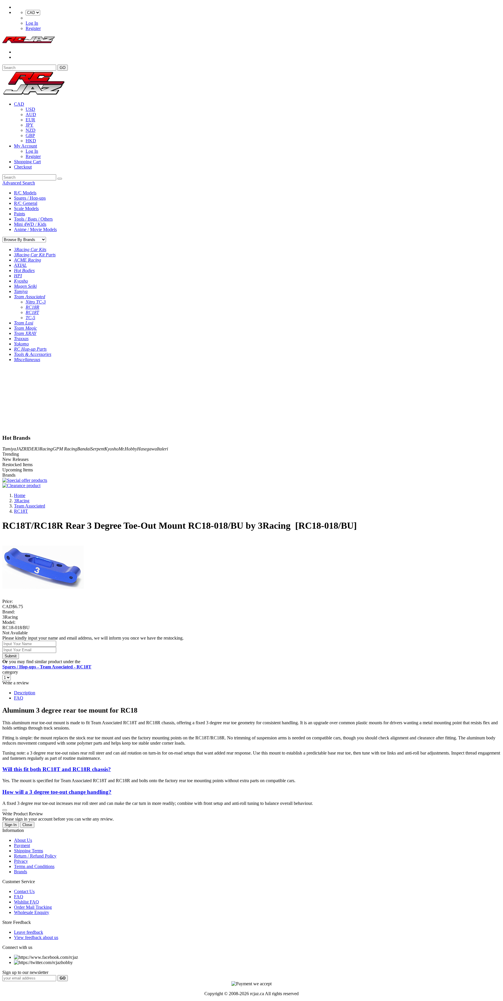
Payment (22, 845)
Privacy (21, 861)
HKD (31, 140)
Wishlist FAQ (26, 901)
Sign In (11, 825)
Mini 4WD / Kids (30, 224)
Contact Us (24, 891)
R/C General (25, 203)
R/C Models (25, 192)
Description (24, 692)
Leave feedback (28, 932)
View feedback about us (36, 937)
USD (30, 109)
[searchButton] (59, 179)
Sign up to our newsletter (25, 972)
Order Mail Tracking (33, 907)
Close (27, 825)
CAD (19, 104)
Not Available (15, 632)
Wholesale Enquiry (31, 912)
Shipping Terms (28, 850)
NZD (31, 130)
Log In (32, 23)
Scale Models (26, 208)
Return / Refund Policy (35, 855)
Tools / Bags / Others (33, 218)
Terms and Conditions (34, 866)
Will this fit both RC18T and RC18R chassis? (56, 769)
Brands (20, 871)
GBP (30, 135)
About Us (23, 840)
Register (33, 28)
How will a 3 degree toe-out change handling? (56, 792)
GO (62, 67)
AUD (31, 114)
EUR (30, 119)
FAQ (18, 697)
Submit (11, 656)
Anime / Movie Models (35, 229)
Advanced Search (18, 182)
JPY (29, 125)
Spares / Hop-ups (30, 198)
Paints (19, 213)
